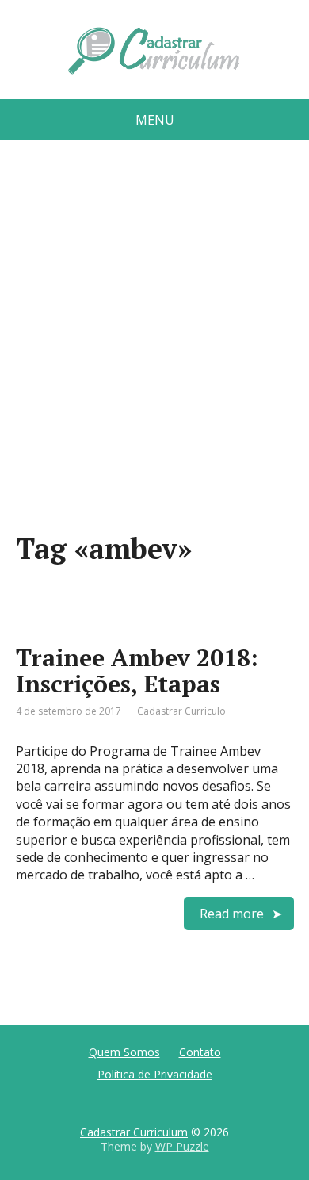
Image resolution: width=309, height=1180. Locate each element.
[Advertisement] (154, 342)
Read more (232, 913)
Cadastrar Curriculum (134, 1132)
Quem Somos (124, 1051)
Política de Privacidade (154, 1074)
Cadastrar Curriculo (181, 711)
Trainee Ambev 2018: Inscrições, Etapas (137, 670)
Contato (200, 1051)
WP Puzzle (182, 1146)
